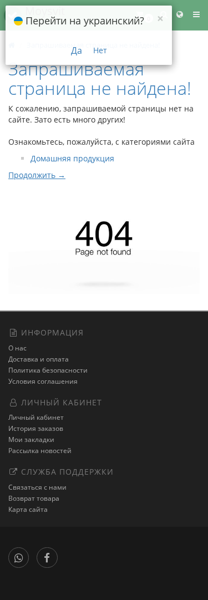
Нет (100, 50)
